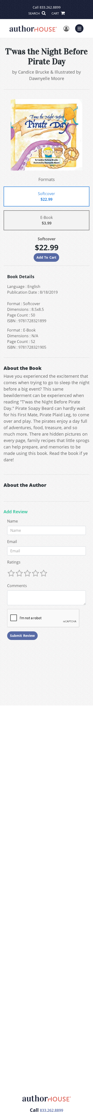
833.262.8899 (50, 7)
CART (56, 13)
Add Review (16, 511)
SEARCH (34, 13)
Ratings (14, 562)
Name (12, 521)
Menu (80, 28)
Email (12, 541)
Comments (17, 585)
